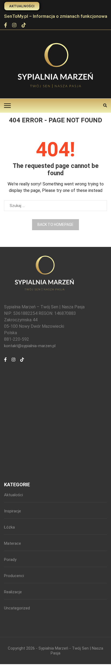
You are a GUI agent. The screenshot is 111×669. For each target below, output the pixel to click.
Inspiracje (12, 511)
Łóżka (9, 527)
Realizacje (13, 591)
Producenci (14, 575)
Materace (12, 543)
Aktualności (21, 6)
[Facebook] (5, 25)
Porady (10, 559)
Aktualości (13, 494)
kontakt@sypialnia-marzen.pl (30, 345)
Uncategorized (17, 608)
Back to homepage (55, 224)
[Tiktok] (24, 25)
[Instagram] (14, 25)
